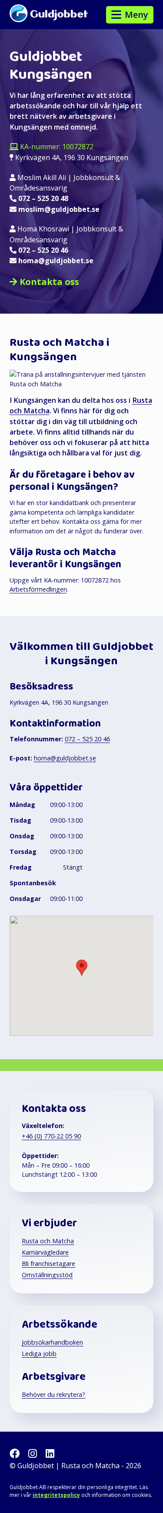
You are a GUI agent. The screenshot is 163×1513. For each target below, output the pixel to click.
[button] (82, 967)
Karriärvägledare (45, 1252)
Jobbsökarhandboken (52, 1342)
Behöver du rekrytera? (53, 1394)
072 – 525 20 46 (43, 250)
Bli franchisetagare (48, 1263)
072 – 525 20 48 (43, 198)
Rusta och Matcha (48, 1241)
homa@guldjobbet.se (55, 260)
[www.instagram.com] (34, 1453)
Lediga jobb (39, 1353)
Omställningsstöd (47, 1275)
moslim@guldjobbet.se (59, 209)
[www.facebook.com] (16, 1453)
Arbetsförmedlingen (38, 589)
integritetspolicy (56, 1495)
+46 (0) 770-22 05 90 (51, 1136)
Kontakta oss (49, 282)
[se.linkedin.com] (50, 1453)
